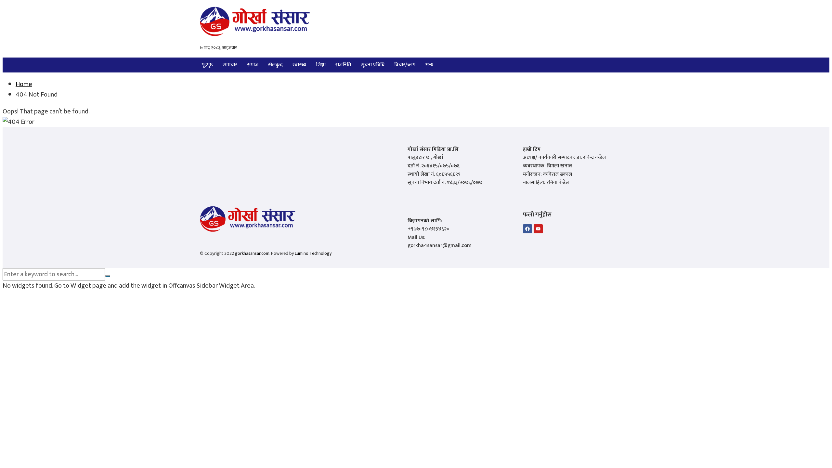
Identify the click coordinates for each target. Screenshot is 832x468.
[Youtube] (538, 228)
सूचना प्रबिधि (372, 64)
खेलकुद (275, 64)
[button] (430, 65)
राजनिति (343, 64)
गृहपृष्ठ (207, 64)
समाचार (230, 64)
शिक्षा (321, 64)
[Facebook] (527, 228)
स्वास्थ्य (299, 64)
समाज (252, 64)
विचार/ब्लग (404, 64)
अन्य (429, 64)
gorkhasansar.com (252, 253)
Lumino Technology (313, 253)
